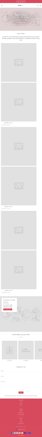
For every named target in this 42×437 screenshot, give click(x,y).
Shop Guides (21, 400)
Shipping (21, 409)
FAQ (21, 405)
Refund (21, 410)
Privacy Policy (25, 395)
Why (21, 419)
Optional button (21, 22)
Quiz (21, 401)
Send (21, 392)
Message (3, 381)
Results (21, 403)
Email (2, 376)
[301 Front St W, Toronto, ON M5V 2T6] (21, 314)
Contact (21, 421)
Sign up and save (20, 426)
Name (2, 370)
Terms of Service (32, 395)
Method (21, 418)
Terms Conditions (21, 414)
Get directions (7, 309)
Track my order (21, 423)
